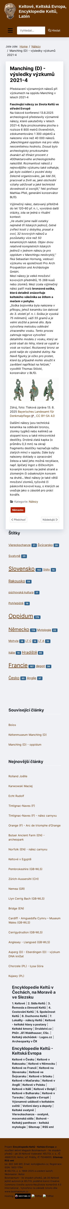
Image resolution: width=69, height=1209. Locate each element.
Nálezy (33, 501)
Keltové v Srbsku (40, 1076)
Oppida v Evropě (37, 1097)
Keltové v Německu (41, 1063)
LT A (41, 641)
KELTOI (28, 1181)
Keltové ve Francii (24, 1068)
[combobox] (31, 30)
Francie (18, 665)
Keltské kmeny (22, 1028)
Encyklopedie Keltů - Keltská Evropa (32, 1051)
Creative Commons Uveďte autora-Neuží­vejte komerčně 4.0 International (33, 1184)
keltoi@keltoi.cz (39, 1164)
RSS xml (48, 1127)
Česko (13, 678)
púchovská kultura (20, 592)
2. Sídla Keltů (36, 1003)
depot (40, 666)
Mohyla (13, 641)
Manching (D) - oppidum (24, 744)
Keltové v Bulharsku (25, 1093)
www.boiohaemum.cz (16, 1191)
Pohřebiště (16, 603)
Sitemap (34, 1127)
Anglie (31, 678)
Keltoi (21, 1174)
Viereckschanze (19, 545)
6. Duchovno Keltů (34, 1016)
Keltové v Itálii (21, 1089)
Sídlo (46, 569)
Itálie (11, 652)
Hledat (55, 30)
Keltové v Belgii (44, 1089)
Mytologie (44, 630)
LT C (28, 641)
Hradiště (29, 652)
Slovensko (21, 568)
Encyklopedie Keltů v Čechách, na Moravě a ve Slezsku (34, 992)
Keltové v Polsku (33, 1084)
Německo (18, 509)
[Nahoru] (62, 1202)
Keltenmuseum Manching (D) (27, 734)
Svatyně (14, 556)
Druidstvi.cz (43, 1028)
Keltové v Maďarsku (26, 1080)
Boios (12, 725)
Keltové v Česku (23, 1059)
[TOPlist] (37, 1196)
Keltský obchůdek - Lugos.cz (32, 1037)
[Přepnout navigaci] (10, 30)
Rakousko (16, 581)
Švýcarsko (45, 545)
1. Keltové (18, 1003)
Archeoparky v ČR (24, 1041)
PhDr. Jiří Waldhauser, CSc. (30, 1033)
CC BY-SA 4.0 (45, 416)
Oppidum (20, 615)
